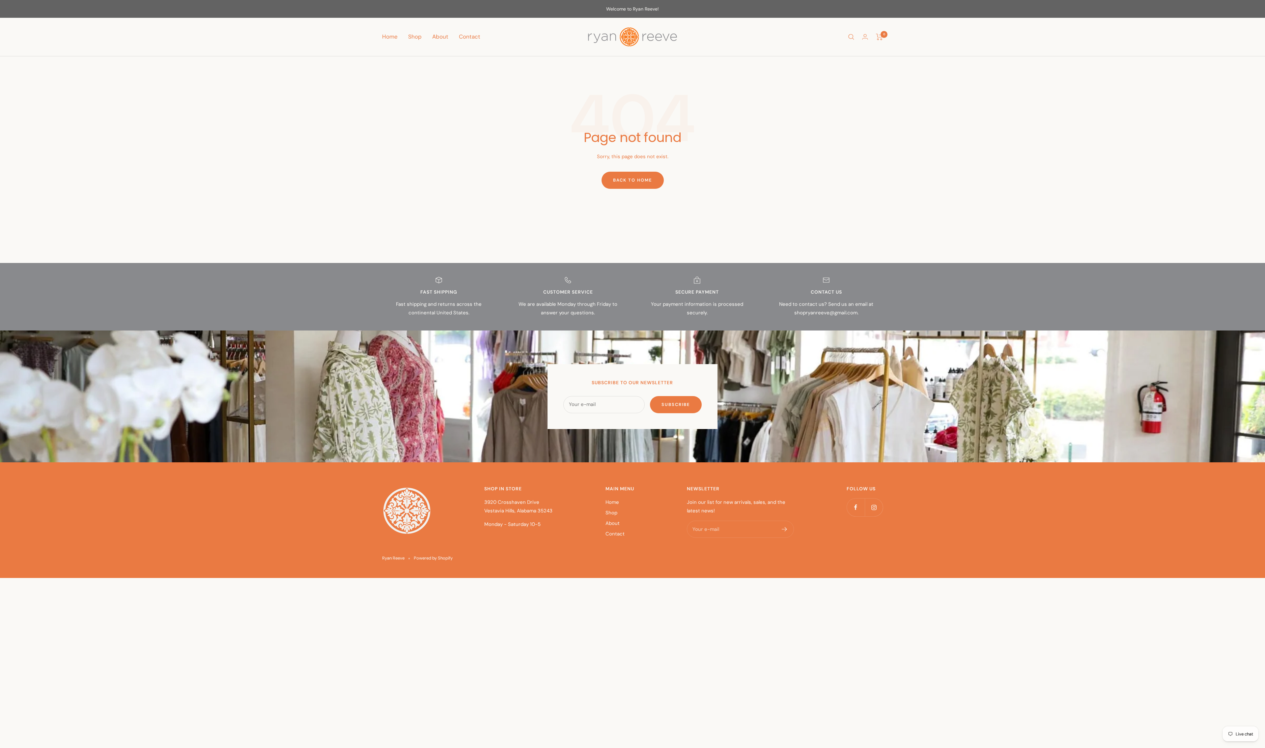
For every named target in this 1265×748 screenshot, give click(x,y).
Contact (469, 36)
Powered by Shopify (433, 558)
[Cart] (879, 37)
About (440, 36)
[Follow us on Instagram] (874, 507)
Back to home (632, 180)
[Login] (865, 37)
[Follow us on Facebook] (856, 507)
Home (390, 36)
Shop (415, 36)
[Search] (851, 37)
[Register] (784, 529)
